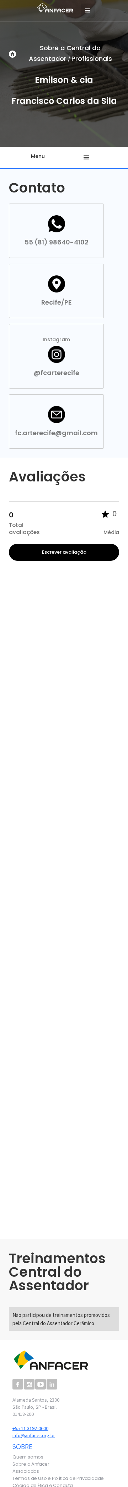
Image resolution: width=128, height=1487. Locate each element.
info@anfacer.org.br (33, 1435)
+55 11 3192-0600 (30, 1428)
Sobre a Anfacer (30, 1464)
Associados (25, 1471)
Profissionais (91, 58)
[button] (88, 11)
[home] (53, 7)
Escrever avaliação (64, 552)
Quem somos (27, 1457)
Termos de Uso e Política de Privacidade (58, 1478)
